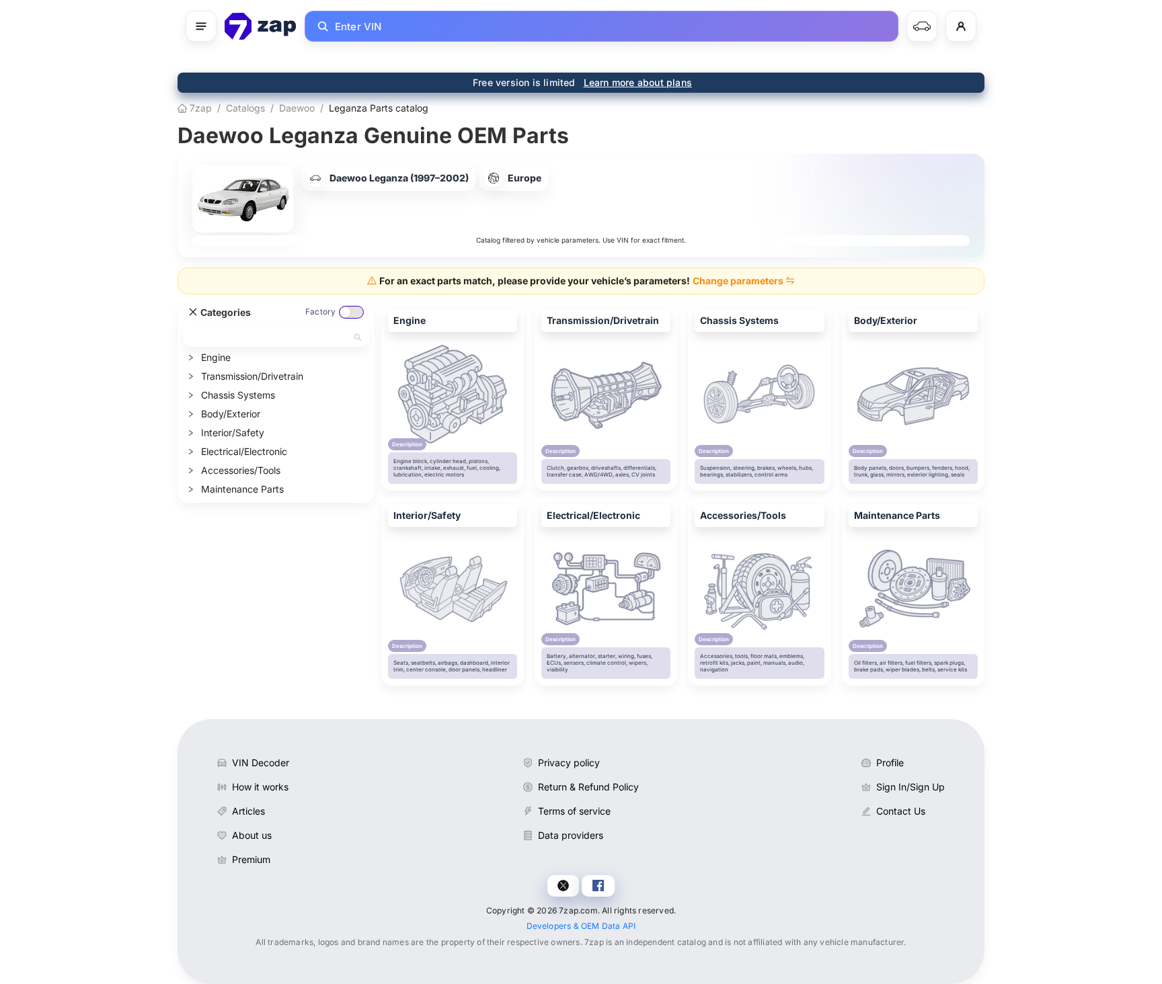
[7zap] (261, 26)
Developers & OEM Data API (581, 926)
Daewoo (297, 108)
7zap (199, 108)
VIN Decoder (260, 762)
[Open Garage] (921, 26)
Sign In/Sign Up (910, 786)
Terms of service (574, 811)
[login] (960, 26)
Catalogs (245, 108)
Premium (251, 859)
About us (252, 835)
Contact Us (900, 811)
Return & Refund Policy (588, 786)
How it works (260, 786)
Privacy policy (569, 762)
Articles (248, 811)
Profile (890, 762)
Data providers (570, 835)
